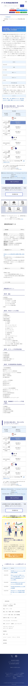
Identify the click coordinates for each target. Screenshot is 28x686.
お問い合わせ (24, 12)
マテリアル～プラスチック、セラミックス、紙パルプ (9, 627)
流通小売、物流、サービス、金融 (9, 617)
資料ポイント (14, 268)
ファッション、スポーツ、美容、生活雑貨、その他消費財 (9, 605)
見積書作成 (15, 194)
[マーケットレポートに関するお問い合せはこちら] (5, 203)
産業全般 (5, 640)
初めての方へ (13, 10)
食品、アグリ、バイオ (7, 608)
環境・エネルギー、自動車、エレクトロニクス (12, 623)
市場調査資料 (8, 16)
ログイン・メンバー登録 (22, 10)
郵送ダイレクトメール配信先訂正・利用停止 (14, 674)
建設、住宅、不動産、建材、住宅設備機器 (11, 611)
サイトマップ (24, 8)
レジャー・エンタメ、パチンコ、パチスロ (11, 637)
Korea (18, 8)
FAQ (13, 676)
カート (18, 12)
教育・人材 (5, 634)
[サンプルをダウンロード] (10, 209)
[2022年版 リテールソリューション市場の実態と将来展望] (22, 203)
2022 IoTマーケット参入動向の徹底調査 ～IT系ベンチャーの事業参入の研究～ (18, 592)
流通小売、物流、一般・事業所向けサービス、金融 (12, 98)
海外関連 (5, 643)
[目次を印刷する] (14, 203)
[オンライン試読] (18, 209)
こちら (5, 88)
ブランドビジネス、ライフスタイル (10, 620)
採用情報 (14, 677)
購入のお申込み (14, 181)
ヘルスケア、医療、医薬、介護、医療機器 (11, 614)
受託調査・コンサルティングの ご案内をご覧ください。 (14, 555)
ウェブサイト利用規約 (20, 673)
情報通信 (22, 100)
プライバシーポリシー (9, 673)
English (12, 8)
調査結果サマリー (14, 249)
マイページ (13, 12)
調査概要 (14, 229)
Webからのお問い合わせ (15, 667)
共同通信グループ (20, 676)
